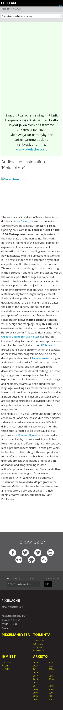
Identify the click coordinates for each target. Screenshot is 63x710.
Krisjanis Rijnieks (28, 435)
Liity (47, 584)
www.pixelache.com (31, 149)
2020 (51, 669)
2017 (35, 675)
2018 (51, 672)
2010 (51, 685)
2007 (35, 692)
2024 (51, 662)
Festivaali (38, 643)
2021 (35, 669)
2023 (35, 665)
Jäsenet (6, 665)
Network (6, 668)
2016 (51, 675)
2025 (35, 662)
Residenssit (39, 650)
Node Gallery (21, 221)
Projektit (5, 8)
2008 (51, 689)
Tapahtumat (39, 640)
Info (59, 5)
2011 (35, 685)
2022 (51, 665)
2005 (35, 695)
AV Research (48, 345)
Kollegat (7, 662)
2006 (51, 692)
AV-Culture (16, 8)
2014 (51, 679)
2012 (51, 682)
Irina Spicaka (40, 358)
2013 (35, 682)
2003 (35, 699)
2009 (35, 689)
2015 (35, 679)
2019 (35, 672)
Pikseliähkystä (16, 634)
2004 (51, 695)
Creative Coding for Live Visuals (20, 336)
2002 (51, 699)
